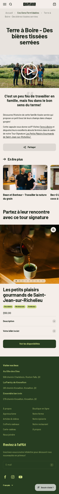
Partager (32, 147)
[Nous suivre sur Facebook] (5, 477)
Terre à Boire (46, 127)
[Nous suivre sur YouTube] (20, 477)
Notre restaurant (40, 424)
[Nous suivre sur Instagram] (13, 477)
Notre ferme (38, 413)
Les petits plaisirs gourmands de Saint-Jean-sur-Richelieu (24, 294)
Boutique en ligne (41, 408)
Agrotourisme (9, 413)
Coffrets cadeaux (11, 424)
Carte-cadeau (9, 429)
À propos (7, 408)
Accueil (9, 12)
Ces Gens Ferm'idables (28, 12)
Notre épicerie (39, 419)
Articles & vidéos (11, 419)
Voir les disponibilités (29, 343)
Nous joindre (9, 434)
